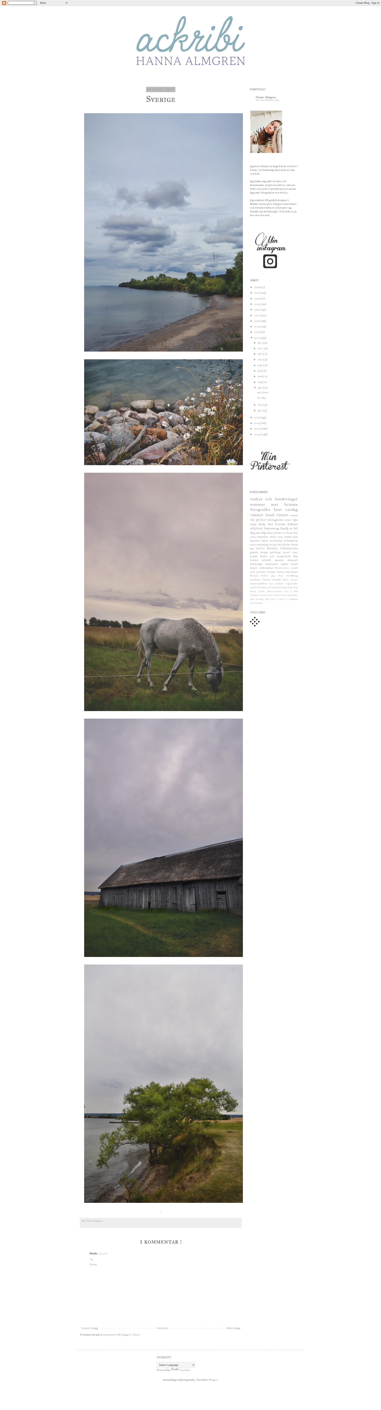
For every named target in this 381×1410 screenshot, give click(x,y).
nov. (261, 348)
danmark (292, 560)
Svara (93, 1264)
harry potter (290, 579)
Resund (255, 575)
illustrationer (283, 567)
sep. (260, 359)
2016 (257, 417)
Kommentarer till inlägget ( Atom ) (120, 1334)
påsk (267, 599)
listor (273, 536)
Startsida (162, 1328)
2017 (257, 337)
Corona (281, 524)
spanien (281, 560)
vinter (283, 514)
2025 (257, 292)
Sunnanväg (272, 528)
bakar (270, 532)
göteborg (276, 552)
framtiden (263, 536)
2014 (257, 428)
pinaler (278, 532)
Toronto (267, 579)
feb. (260, 404)
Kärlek (281, 571)
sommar (260, 504)
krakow (278, 595)
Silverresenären (275, 591)
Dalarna (265, 587)
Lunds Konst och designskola (271, 556)
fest (271, 524)
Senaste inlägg (89, 1328)
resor (294, 515)
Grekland (256, 579)
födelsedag (257, 564)
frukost (292, 524)
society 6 (283, 599)
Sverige (261, 397)
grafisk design (260, 552)
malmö (288, 536)
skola (262, 524)
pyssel (287, 552)
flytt (271, 595)
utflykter (257, 528)
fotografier (262, 509)
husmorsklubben (259, 583)
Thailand (254, 595)
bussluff (278, 579)
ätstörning (277, 540)
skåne (266, 540)
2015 (257, 423)
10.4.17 (102, 1253)
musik (294, 567)
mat (277, 504)
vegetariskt (291, 583)
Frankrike (274, 587)
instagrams (276, 520)
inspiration (273, 564)
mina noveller (257, 599)
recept (273, 544)
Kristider (283, 587)
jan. (260, 410)
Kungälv (272, 571)
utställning (292, 575)
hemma (291, 504)
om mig (261, 532)
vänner (258, 514)
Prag (295, 587)
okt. (260, 354)
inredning (263, 544)
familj (284, 528)
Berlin (258, 587)
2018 (257, 332)
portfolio (262, 571)
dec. (260, 342)
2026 (257, 287)
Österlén (254, 603)
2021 (257, 315)
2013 (257, 434)
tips (295, 520)
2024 (257, 298)
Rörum (254, 591)
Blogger (213, 1379)
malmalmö (293, 595)
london (256, 560)
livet (264, 520)
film (295, 556)
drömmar (264, 595)
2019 (257, 326)
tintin (294, 544)
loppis (254, 567)
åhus (261, 603)
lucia (285, 595)
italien (286, 564)
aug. (260, 365)
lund (271, 514)
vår (253, 520)
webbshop (293, 599)
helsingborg (291, 540)
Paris (290, 587)
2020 (257, 321)
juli (260, 370)
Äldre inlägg (233, 1328)
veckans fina (290, 532)
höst (279, 509)
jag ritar (278, 575)
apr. (260, 387)
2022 (257, 309)
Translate (184, 1370)
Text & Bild (291, 591)
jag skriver (258, 548)
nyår (253, 571)
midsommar (267, 567)
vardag (291, 509)
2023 (257, 304)
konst (294, 564)
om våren (262, 392)
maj (260, 382)
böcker (266, 575)
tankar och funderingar (274, 499)
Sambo (262, 591)
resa (273, 599)
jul (258, 520)
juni (260, 376)
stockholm (284, 544)
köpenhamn (292, 571)
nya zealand (277, 583)
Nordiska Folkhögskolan (282, 548)
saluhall (268, 560)
